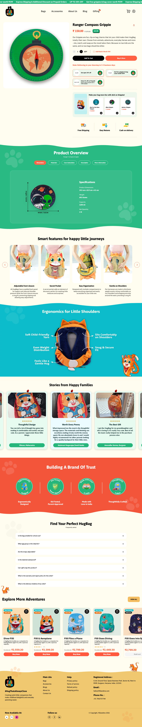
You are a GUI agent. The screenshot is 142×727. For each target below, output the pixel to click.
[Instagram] (49, 717)
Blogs (45, 687)
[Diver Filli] (16, 621)
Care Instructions (69, 163)
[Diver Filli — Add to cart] (26, 611)
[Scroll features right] (137, 265)
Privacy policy (72, 681)
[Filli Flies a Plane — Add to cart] (87, 611)
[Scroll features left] (5, 265)
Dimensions (40, 163)
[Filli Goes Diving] (107, 621)
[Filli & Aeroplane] (46, 621)
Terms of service (73, 684)
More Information (100, 163)
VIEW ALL (133, 599)
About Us (46, 690)
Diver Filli (9, 638)
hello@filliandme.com (101, 691)
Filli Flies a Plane (73, 638)
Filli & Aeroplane (43, 638)
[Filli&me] (9, 681)
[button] (128, 11)
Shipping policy (73, 690)
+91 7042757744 (100, 699)
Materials (54, 163)
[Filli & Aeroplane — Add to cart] (56, 611)
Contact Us (47, 693)
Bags (44, 681)
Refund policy (72, 687)
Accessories (47, 684)
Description (84, 163)
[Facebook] (54, 717)
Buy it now (121, 58)
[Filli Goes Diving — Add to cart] (117, 611)
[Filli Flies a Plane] (76, 621)
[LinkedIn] (59, 717)
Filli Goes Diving (103, 638)
